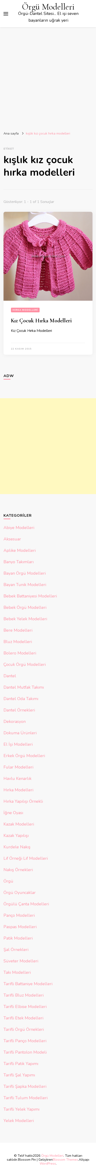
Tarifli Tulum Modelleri (25, 1098)
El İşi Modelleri (18, 744)
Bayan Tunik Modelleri (24, 584)
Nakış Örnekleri (18, 870)
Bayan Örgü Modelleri (24, 573)
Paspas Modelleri (20, 927)
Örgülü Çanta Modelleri (26, 904)
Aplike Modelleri (19, 550)
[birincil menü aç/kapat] (5, 13)
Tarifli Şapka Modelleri (24, 1086)
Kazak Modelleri (18, 824)
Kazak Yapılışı (16, 835)
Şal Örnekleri (15, 949)
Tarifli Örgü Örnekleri (23, 1029)
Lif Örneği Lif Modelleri (25, 858)
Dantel (9, 676)
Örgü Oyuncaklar (19, 892)
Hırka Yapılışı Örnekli (23, 801)
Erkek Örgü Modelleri (24, 755)
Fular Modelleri (18, 767)
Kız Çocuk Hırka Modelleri (41, 320)
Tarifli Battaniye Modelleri (27, 984)
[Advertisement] (48, 77)
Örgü (8, 881)
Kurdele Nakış (17, 847)
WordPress (48, 1163)
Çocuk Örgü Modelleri (24, 664)
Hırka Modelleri (25, 310)
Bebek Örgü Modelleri (24, 607)
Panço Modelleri (19, 915)
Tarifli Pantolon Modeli (25, 1052)
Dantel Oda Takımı (20, 698)
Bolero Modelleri (19, 653)
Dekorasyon (14, 721)
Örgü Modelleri (48, 7)
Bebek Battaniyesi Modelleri (30, 596)
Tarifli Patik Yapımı (20, 1063)
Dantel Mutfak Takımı (23, 687)
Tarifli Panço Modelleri (24, 1041)
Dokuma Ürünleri (20, 733)
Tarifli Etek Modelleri (23, 1018)
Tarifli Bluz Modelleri (23, 995)
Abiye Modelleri (18, 527)
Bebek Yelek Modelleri (25, 619)
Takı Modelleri (17, 972)
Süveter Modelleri (20, 961)
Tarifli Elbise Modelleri (25, 1006)
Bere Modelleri (17, 630)
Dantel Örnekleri (19, 710)
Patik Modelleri (18, 938)
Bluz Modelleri (17, 641)
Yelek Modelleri (18, 1120)
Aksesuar (12, 539)
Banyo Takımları (18, 562)
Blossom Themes (65, 1159)
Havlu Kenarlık (17, 778)
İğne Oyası (13, 813)
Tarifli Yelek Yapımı (21, 1109)
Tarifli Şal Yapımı (19, 1075)
